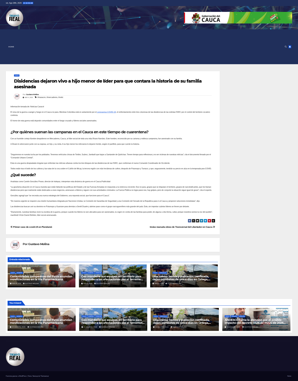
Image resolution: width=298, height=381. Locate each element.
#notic (60, 97)
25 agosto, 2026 (19, 327)
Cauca (17, 75)
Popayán (98, 272)
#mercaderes (52, 97)
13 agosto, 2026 (162, 327)
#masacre (41, 97)
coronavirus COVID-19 (106, 112)
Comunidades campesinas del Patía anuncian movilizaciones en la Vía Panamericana (41, 278)
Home (11, 47)
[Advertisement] (150, 46)
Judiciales (162, 272)
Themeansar (44, 376)
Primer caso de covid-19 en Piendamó (32, 227)
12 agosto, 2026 (234, 327)
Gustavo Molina (32, 94)
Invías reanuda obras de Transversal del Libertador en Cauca (181, 227)
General (19, 272)
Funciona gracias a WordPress (16, 376)
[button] (286, 47)
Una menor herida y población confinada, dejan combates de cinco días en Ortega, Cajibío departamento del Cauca (180, 279)
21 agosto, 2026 (91, 327)
